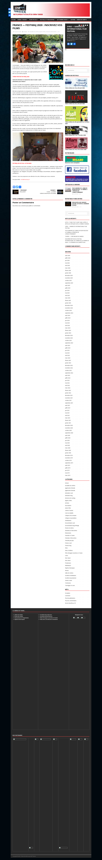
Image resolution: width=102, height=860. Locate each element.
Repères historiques (70, 568)
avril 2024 (67, 325)
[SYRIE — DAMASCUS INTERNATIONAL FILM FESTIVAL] (77, 55)
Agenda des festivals (70, 488)
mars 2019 (67, 475)
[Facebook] (9, 9)
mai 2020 (67, 443)
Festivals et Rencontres (47, 19)
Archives (67, 503)
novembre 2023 (69, 338)
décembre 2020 (69, 425)
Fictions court (68, 543)
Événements (68, 533)
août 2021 (67, 405)
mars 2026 (67, 268)
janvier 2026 (68, 273)
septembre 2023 (69, 343)
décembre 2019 (69, 455)
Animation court (69, 493)
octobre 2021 (68, 400)
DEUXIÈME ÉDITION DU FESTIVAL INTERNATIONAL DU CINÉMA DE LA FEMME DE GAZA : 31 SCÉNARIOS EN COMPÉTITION (77, 240)
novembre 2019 (69, 458)
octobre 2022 (68, 370)
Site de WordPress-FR (70, 603)
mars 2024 (67, 328)
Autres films (68, 508)
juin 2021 (67, 410)
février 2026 (68, 270)
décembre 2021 (69, 395)
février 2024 (68, 330)
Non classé (67, 558)
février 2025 (68, 300)
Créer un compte (82, 19)
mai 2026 (67, 263)
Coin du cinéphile (69, 513)
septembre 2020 (69, 433)
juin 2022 (67, 380)
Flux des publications (70, 598)
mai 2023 (67, 353)
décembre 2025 (69, 275)
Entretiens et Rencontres (73, 199)
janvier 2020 (68, 453)
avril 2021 (67, 415)
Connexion (67, 595)
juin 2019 (67, 470)
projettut (25, 31)
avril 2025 (67, 295)
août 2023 (67, 345)
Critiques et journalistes (70, 518)
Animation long (68, 495)
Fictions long (68, 545)
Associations (68, 505)
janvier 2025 (68, 303)
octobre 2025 (68, 280)
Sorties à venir (68, 580)
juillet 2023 (67, 348)
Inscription (67, 593)
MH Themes (33, 856)
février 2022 (68, 390)
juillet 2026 (67, 258)
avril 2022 (67, 385)
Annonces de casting (70, 498)
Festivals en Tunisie (70, 535)
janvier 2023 (68, 363)
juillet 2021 (67, 408)
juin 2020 (67, 440)
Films (66, 548)
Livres (66, 555)
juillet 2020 (67, 438)
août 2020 (67, 435)
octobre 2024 (68, 310)
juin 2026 (67, 260)
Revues (67, 570)
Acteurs (67, 483)
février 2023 (68, 360)
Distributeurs (68, 520)
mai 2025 (67, 293)
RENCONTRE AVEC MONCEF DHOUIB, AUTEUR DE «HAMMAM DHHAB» (80, 204)
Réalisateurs (68, 565)
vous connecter (22, 205)
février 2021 (68, 420)
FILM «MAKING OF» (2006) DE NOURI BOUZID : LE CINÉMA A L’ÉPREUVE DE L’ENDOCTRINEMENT (79, 190)
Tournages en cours (70, 585)
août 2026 (67, 255)
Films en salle (33, 19)
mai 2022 (67, 383)
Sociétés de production (70, 578)
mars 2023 (67, 358)
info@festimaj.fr (25, 179)
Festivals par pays (69, 540)
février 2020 (68, 450)
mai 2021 (67, 413)
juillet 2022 (67, 378)
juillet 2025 (67, 288)
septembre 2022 (69, 373)
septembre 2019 (69, 463)
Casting (73, 19)
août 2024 (67, 315)
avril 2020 (67, 445)
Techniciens (68, 583)
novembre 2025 (69, 278)
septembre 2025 (69, 283)
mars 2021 (67, 418)
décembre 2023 (69, 335)
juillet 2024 (67, 318)
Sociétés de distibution (70, 575)
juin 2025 (67, 290)
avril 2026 (67, 265)
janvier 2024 (68, 333)
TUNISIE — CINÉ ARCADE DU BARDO (74, 236)
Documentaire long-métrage (72, 525)
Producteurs (68, 563)
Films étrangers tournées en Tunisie (73, 553)
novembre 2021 (69, 398)
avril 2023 (67, 355)
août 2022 (67, 375)
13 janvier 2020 (17, 31)
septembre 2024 (69, 313)
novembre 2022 (69, 368)
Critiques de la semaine (70, 515)
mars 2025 (67, 298)
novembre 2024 (69, 308)
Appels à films (42, 31)
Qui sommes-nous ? (62, 19)
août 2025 (67, 285)
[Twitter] (9, 12)
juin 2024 (67, 320)
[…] (74, 40)
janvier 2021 (68, 423)
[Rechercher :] (77, 70)
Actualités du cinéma (34, 31)
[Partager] (9, 15)
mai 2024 (67, 323)
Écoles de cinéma (69, 528)
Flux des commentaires (70, 600)
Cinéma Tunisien (22, 19)
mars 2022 (67, 388)
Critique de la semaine (72, 184)
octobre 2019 (68, 460)
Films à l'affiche (69, 550)
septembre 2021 (69, 403)
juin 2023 (67, 350)
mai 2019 (67, 473)
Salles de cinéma (69, 573)
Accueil (13, 19)
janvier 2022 (68, 393)
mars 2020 (67, 448)
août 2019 (67, 465)
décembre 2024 (69, 305)
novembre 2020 (69, 428)
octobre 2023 (68, 340)
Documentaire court (70, 523)
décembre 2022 (69, 365)
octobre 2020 (68, 430)
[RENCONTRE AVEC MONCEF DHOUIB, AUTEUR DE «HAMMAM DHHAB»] (68, 205)
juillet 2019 (67, 468)
